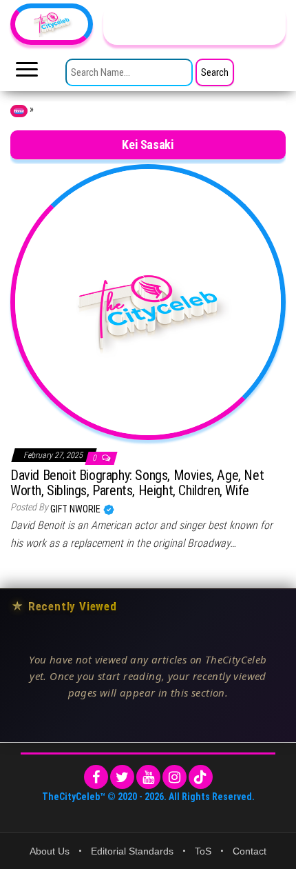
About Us (50, 851)
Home (19, 111)
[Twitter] (122, 777)
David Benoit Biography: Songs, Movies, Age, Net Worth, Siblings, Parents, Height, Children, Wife (137, 483)
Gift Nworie (76, 509)
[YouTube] (148, 777)
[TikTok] (201, 777)
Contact (249, 851)
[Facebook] (96, 777)
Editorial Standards (132, 851)
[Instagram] (174, 777)
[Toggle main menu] (27, 73)
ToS (203, 851)
